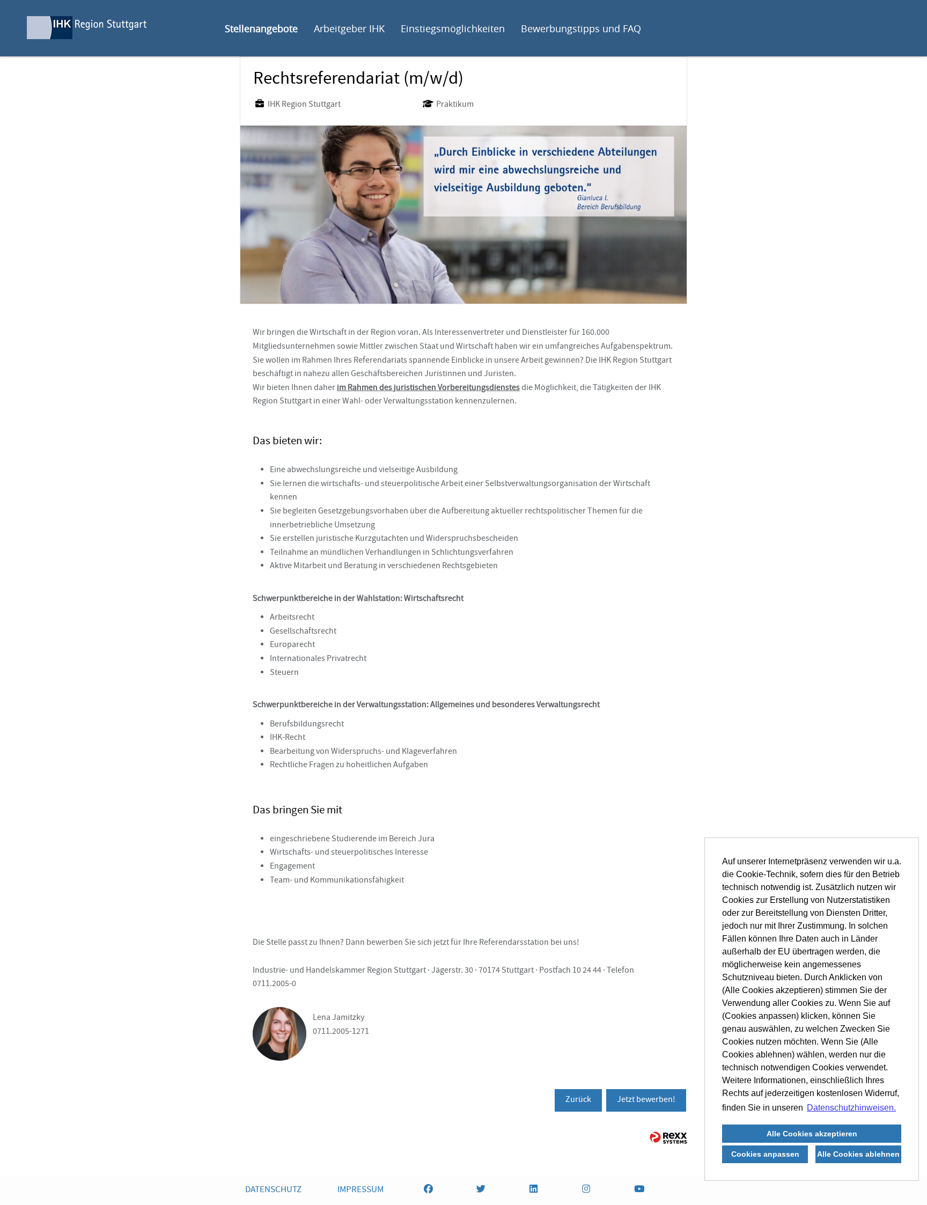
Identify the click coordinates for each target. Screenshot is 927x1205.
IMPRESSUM (360, 1190)
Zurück (578, 1100)
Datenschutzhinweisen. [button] (851, 1107)
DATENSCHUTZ (273, 1190)
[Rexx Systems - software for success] (668, 1137)
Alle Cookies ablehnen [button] (858, 1154)
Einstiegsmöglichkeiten (453, 28)
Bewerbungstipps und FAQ (581, 28)
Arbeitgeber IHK (349, 28)
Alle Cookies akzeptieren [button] (812, 1133)
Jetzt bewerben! (646, 1100)
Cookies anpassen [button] (765, 1154)
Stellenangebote (261, 28)
